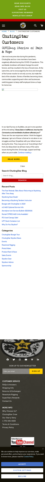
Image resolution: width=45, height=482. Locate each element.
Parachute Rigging (8, 245)
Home (4, 31)
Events (4, 242)
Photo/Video (6, 248)
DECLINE (22, 476)
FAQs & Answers (9, 385)
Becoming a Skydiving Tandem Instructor (17, 200)
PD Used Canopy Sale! (10, 218)
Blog (12, 31)
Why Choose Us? (9, 411)
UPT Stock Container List (11, 221)
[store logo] (23, 26)
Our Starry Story (9, 418)
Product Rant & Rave (9, 252)
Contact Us (7, 401)
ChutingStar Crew (9, 414)
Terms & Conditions (10, 424)
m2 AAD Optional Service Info (13, 207)
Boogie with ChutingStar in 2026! (14, 204)
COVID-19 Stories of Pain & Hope (22, 49)
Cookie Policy (28, 457)
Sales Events (6, 255)
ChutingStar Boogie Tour (11, 235)
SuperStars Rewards (11, 398)
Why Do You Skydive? (10, 225)
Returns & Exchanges (11, 391)
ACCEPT (22, 464)
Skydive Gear (7, 259)
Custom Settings (22, 470)
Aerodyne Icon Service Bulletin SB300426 (17, 211)
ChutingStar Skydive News (11, 238)
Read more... (15, 159)
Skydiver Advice (8, 262)
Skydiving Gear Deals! (10, 197)
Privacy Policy (8, 428)
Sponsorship (6, 266)
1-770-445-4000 (9, 421)
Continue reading (25, 153)
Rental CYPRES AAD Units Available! (15, 214)
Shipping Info (8, 388)
